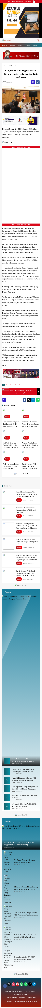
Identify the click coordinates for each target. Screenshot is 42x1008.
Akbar (4, 81)
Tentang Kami (31, 997)
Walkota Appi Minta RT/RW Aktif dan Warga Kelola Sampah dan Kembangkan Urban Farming (25, 936)
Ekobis (7, 416)
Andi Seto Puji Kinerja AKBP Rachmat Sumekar (24, 796)
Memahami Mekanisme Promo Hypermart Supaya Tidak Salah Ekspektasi (30, 424)
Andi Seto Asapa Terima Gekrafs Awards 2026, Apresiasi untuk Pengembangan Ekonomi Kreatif (11, 466)
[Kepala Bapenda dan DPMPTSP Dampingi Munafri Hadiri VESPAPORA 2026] (8, 959)
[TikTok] (30, 984)
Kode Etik (22, 991)
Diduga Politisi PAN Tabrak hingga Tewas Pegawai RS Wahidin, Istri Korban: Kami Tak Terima (23, 771)
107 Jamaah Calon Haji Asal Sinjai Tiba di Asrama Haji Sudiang (24, 805)
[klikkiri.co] (6, 40)
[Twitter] (29, 400)
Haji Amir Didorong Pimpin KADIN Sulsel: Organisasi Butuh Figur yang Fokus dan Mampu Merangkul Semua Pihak (11, 445)
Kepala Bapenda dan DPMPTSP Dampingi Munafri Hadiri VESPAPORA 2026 (24, 958)
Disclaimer (31, 991)
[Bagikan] (38, 82)
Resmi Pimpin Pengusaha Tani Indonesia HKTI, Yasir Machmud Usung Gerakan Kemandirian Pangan (11, 424)
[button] (38, 40)
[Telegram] (33, 400)
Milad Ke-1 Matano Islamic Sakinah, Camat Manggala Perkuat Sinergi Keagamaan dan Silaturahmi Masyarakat (26, 888)
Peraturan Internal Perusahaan (15, 997)
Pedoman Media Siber (20, 994)
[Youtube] (17, 984)
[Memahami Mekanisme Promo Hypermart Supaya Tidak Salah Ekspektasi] (30, 414)
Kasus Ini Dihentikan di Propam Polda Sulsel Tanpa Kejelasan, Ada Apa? (24, 779)
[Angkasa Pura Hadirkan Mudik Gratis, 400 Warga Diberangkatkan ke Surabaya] (30, 435)
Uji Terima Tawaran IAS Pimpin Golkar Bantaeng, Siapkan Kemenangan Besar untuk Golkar (24, 861)
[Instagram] (13, 984)
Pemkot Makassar (19, 385)
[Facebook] (24, 400)
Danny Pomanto (10, 385)
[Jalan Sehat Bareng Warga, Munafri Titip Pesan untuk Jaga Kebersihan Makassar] (8, 914)
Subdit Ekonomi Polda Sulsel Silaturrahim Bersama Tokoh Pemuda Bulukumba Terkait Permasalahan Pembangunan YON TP (29, 466)
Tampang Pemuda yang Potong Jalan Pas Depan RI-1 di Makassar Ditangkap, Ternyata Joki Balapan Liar (25, 788)
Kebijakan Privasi (10, 991)
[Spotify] (21, 984)
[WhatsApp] (38, 400)
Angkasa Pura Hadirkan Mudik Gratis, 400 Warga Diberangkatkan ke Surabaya (30, 445)
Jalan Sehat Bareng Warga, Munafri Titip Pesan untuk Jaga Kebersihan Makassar (25, 914)
